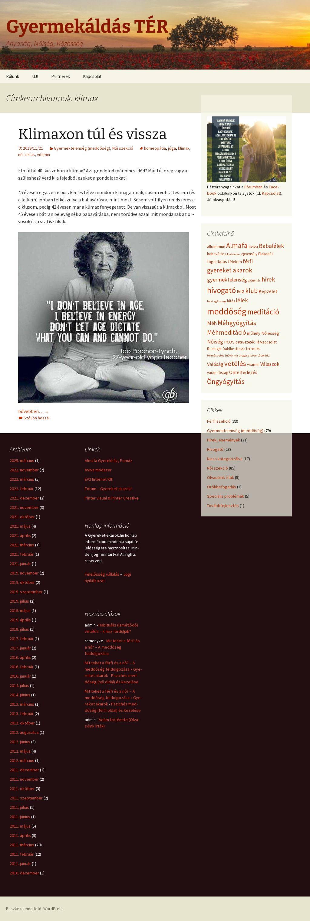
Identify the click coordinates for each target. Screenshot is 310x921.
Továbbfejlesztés (223, 505)
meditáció (263, 312)
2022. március (22, 479)
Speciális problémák (225, 496)
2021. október (22, 516)
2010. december (24, 873)
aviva (253, 246)
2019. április (20, 620)
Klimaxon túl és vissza (92, 134)
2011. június (20, 816)
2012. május (20, 751)
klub (251, 291)
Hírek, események (223, 440)
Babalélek (271, 245)
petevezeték (245, 342)
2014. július (19, 685)
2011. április (20, 835)
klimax (183, 148)
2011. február (22, 854)
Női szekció (122, 148)
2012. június (20, 741)
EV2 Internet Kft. (99, 479)
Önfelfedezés (243, 372)
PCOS (229, 342)
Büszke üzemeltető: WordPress (35, 908)
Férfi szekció (219, 421)
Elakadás (265, 253)
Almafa (237, 245)
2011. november (24, 779)
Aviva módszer (98, 470)
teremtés (253, 348)
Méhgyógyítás (237, 323)
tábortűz (264, 355)
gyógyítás (254, 280)
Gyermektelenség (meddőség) (82, 148)
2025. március (22, 460)
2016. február (22, 666)
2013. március (22, 704)
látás (231, 301)
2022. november (24, 470)
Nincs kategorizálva (224, 458)
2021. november (24, 507)
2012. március (22, 760)
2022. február (22, 488)
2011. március (22, 845)
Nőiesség (270, 333)
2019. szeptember (26, 591)
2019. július (19, 601)
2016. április (20, 657)
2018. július (19, 629)
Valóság (215, 364)
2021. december (24, 498)
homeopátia (155, 148)
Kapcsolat (92, 76)
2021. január (20, 563)
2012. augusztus (24, 732)
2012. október (22, 723)
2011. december (24, 770)
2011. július (19, 807)
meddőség (226, 311)
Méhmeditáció (226, 332)
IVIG (240, 291)
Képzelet (268, 291)
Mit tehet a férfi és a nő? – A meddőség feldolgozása (112, 647)
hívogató (221, 290)
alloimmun (216, 246)
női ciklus (26, 154)
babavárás (215, 253)
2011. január (20, 863)
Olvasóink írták (220, 477)
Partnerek (60, 76)
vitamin (43, 154)
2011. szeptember (26, 798)
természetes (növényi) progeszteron (232, 355)
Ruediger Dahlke (220, 348)
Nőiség (215, 341)
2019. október (22, 582)
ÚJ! (35, 76)
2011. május (20, 826)
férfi (248, 261)
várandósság (217, 372)
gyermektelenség (227, 279)
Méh (212, 323)
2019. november (24, 573)
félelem (235, 261)
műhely (253, 333)
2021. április (20, 535)
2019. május (20, 610)
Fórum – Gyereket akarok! (108, 488)
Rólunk (12, 76)
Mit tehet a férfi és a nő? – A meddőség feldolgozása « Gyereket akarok (113, 669)
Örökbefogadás (221, 487)
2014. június (20, 695)
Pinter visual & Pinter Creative (112, 498)
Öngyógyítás (226, 381)
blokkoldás (232, 254)
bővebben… (33, 411)
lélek (242, 300)
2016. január (20, 676)
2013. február (22, 713)
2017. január (20, 648)
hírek (268, 279)
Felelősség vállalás (102, 574)
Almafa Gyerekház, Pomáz (108, 460)
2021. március (22, 545)
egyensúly (249, 253)
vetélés (235, 363)
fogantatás (217, 261)
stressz (240, 348)
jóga (172, 148)
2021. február (22, 554)
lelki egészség (216, 301)
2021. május (20, 526)
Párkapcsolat (266, 342)
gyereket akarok (229, 270)
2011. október (22, 788)
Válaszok (269, 364)
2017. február (22, 638)
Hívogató (215, 449)
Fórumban (253, 187)
